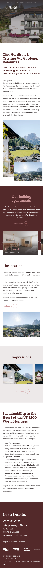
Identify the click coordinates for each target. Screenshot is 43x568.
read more (18, 223)
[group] (18, 374)
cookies (37, 561)
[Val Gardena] (6, 549)
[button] (40, 243)
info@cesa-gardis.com (28, 2)
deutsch (14, 542)
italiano (22, 542)
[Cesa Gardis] (10, 8)
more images (18, 391)
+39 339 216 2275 (12, 2)
